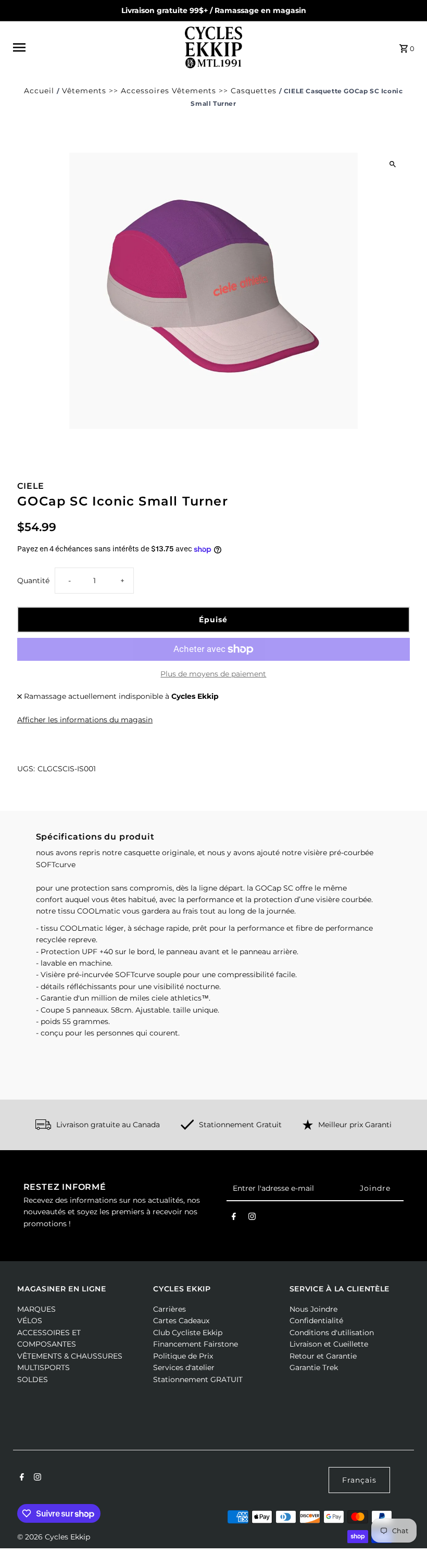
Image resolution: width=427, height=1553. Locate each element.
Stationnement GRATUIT (198, 1379)
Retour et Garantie (323, 1356)
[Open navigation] (95, 47)
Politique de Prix (183, 1356)
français (359, 1480)
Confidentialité (316, 1320)
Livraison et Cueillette (329, 1344)
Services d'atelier (184, 1367)
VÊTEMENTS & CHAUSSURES (69, 1356)
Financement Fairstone (195, 1344)
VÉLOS (29, 1320)
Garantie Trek (314, 1367)
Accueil (39, 90)
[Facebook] (234, 1218)
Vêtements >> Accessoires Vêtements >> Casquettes (169, 90)
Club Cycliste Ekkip (187, 1332)
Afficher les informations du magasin (85, 719)
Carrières (169, 1309)
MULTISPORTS (43, 1367)
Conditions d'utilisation (332, 1332)
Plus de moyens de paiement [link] (213, 674)
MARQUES (36, 1309)
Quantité (33, 580)
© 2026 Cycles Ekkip (53, 1537)
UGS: (26, 768)
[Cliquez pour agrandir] (393, 164)
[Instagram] (252, 1218)
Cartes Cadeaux (181, 1320)
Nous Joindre (313, 1309)
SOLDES (32, 1379)
